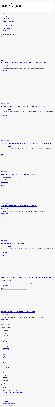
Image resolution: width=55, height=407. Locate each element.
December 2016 (6, 367)
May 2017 (5, 359)
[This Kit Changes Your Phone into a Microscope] (14, 307)
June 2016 (5, 377)
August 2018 (5, 335)
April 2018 (5, 341)
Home (4, 13)
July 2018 (5, 336)
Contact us (5, 400)
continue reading (4, 70)
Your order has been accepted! (9, 403)
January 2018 (5, 346)
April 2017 (5, 361)
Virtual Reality (7, 15)
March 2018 (5, 343)
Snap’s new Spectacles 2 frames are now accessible (19, 206)
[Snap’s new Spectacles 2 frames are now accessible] (14, 201)
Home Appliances (7, 18)
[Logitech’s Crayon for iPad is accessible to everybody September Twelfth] (14, 138)
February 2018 (6, 344)
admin (9, 65)
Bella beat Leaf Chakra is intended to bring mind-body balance (23, 63)
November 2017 (6, 349)
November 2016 (6, 369)
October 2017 (5, 351)
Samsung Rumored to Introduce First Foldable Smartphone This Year (26, 277)
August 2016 (5, 373)
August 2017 (5, 354)
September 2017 (6, 353)
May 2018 (5, 340)
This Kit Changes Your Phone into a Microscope (18, 312)
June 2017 (5, 357)
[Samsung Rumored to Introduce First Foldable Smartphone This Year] (14, 273)
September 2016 (6, 372)
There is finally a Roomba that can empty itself (18, 174)
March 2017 (5, 362)
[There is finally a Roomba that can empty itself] (14, 170)
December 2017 (6, 348)
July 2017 (5, 356)
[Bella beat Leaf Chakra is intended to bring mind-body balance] (14, 58)
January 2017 (5, 365)
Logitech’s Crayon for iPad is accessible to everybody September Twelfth (27, 143)
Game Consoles (7, 16)
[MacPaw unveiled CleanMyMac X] (14, 238)
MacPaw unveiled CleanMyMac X (12, 243)
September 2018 (6, 333)
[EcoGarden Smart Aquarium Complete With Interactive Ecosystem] (14, 101)
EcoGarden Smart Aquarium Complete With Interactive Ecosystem (25, 106)
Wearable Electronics (9, 21)
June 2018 (5, 338)
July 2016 (5, 375)
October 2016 (5, 370)
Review (5, 19)
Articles (2, 60)
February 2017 (6, 364)
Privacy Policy (6, 401)
